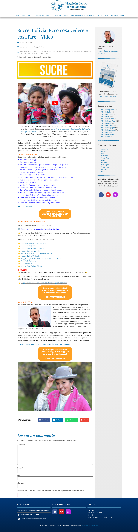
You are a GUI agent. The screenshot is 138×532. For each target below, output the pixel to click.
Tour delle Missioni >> (29, 246)
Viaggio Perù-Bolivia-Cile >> (31, 266)
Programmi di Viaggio (42, 15)
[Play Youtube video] (55, 103)
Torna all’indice (26, 207)
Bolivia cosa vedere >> (28, 162)
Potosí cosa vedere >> (28, 182)
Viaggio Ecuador (107, 125)
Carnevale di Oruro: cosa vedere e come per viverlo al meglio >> (44, 167)
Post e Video (26, 15)
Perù (102, 171)
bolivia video (38, 51)
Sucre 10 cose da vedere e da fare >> (34, 175)
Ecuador (104, 162)
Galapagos (105, 165)
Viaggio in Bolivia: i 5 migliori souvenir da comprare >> (40, 200)
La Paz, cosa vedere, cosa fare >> (32, 172)
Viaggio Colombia (107, 119)
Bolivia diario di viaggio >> (29, 160)
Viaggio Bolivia (39, 47)
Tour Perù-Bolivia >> (28, 261)
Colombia (104, 156)
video (36, 53)
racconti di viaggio (26, 53)
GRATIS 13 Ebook (103, 15)
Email (19, 475)
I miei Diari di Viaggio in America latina (83, 15)
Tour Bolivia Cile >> (28, 264)
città (53, 51)
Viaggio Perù (105, 137)
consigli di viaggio (62, 51)
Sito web (20, 483)
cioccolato (47, 51)
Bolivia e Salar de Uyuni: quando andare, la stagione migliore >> (44, 165)
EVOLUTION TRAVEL (94, 513)
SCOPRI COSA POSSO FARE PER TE (100, 517)
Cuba (103, 160)
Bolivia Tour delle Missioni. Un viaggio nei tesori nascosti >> (42, 190)
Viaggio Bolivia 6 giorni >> (30, 251)
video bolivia (43, 53)
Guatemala (105, 167)
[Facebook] (54, 511)
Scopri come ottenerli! (108, 96)
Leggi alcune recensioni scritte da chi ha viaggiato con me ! (44, 283)
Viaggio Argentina (107, 110)
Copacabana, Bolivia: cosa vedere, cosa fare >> (38, 187)
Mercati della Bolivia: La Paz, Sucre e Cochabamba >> (40, 195)
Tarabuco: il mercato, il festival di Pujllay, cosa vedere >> (41, 203)
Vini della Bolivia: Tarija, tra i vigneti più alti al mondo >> (40, 170)
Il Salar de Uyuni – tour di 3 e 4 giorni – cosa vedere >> (40, 180)
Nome (20, 468)
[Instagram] (115, 194)
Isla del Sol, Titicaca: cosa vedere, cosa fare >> (37, 185)
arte (31, 51)
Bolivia (103, 151)
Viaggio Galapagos (108, 128)
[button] (55, 214)
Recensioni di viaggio (61, 15)
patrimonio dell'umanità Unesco (80, 51)
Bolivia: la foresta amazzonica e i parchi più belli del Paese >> (43, 193)
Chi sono (16, 15)
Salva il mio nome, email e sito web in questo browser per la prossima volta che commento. (51, 490)
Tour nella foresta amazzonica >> (33, 243)
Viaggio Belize (106, 112)
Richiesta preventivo (117, 15)
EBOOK (90, 515)
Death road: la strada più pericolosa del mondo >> (38, 198)
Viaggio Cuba (106, 123)
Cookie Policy (94, 525)
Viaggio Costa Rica (108, 121)
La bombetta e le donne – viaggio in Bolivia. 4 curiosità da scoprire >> (46, 177)
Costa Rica (105, 158)
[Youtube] (61, 511)
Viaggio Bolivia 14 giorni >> (31, 256)
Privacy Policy (86, 525)
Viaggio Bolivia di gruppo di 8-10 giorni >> (36, 253)
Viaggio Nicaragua (107, 134)
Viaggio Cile (105, 116)
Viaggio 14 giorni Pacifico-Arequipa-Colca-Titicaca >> (41, 259)
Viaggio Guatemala (108, 130)
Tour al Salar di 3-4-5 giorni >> (32, 248)
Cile (102, 153)
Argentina (104, 149)
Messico (104, 169)
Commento (21, 444)
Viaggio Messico (107, 132)
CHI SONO (91, 510)
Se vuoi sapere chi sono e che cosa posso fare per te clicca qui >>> (45, 344)
